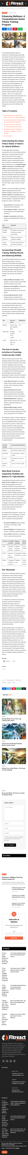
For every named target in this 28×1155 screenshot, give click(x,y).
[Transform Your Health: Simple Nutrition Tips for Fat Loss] (6, 897)
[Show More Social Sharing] (24, 29)
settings (17, 1148)
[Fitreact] (15, 3)
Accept (4, 1152)
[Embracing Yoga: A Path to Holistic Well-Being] (6, 890)
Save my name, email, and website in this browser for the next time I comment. (13, 838)
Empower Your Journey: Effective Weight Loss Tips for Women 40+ (18, 905)
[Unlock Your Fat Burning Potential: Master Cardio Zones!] (14, 731)
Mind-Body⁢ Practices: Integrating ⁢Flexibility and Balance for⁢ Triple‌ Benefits (13, 131)
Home (3, 8)
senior (9, 682)
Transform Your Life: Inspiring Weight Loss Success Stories (18, 1075)
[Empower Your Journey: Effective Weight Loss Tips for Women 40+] (6, 905)
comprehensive (10, 680)
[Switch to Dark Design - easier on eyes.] (25, 3)
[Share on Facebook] (4, 29)
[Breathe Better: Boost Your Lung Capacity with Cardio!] (14, 707)
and (4, 680)
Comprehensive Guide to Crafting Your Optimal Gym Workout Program (19, 1083)
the (13, 682)
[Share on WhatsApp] (20, 29)
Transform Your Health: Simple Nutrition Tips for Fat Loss (18, 897)
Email (14, 931)
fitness (4, 682)
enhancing (18, 680)
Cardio (4, 874)
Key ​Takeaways (8, 136)
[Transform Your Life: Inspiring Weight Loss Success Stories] (6, 1073)
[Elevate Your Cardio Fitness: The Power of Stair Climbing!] (14, 756)
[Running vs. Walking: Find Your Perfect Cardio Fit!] (14, 867)
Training (5, 12)
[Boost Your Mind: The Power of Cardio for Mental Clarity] (14, 781)
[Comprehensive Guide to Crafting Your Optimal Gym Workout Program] (6, 1082)
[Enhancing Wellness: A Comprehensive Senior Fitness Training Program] (14, 40)
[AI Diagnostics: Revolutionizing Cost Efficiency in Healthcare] (6, 1090)
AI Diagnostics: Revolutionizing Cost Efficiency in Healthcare (18, 1091)
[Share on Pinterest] (15, 29)
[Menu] (2, 3)
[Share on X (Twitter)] (9, 29)
